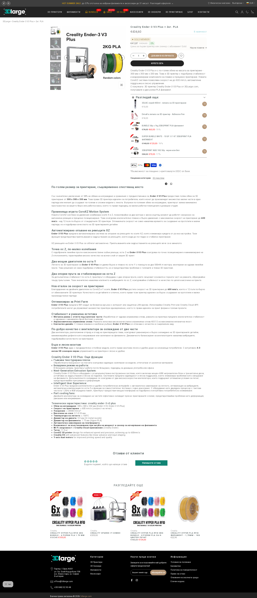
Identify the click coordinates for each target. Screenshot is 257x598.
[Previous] (67, 57)
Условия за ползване (181, 562)
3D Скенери (95, 566)
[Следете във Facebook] (4, 3)
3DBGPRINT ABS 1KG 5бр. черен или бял (161, 150)
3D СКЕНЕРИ (154, 12)
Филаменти (95, 570)
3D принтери (158, 178)
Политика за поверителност (184, 570)
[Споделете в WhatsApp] (171, 183)
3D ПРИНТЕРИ (55, 12)
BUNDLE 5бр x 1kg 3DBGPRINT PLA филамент (163, 126)
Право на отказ (178, 574)
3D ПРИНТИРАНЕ (174, 12)
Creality (53, 531)
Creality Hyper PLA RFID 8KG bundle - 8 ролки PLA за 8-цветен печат (147, 535)
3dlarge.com (86, 596)
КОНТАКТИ (203, 12)
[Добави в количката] (204, 104)
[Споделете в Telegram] (166, 183)
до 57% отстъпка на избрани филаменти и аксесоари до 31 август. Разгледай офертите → (117, 3)
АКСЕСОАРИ (136, 12)
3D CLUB (122, 11)
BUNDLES (94, 11)
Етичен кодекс (178, 581)
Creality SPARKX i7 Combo (105, 533)
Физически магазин (220, 3)
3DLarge (6, 21)
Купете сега (157, 63)
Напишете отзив (151, 463)
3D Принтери (96, 562)
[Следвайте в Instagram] (8, 3)
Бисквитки (176, 566)
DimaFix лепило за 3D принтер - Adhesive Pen (163, 114)
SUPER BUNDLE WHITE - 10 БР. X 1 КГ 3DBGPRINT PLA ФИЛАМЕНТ (166, 138)
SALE (110, 11)
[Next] (121, 57)
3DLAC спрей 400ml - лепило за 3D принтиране (164, 103)
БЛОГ (190, 12)
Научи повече (197, 47)
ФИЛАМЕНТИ (73, 12)
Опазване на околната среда (185, 577)
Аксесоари (95, 574)
